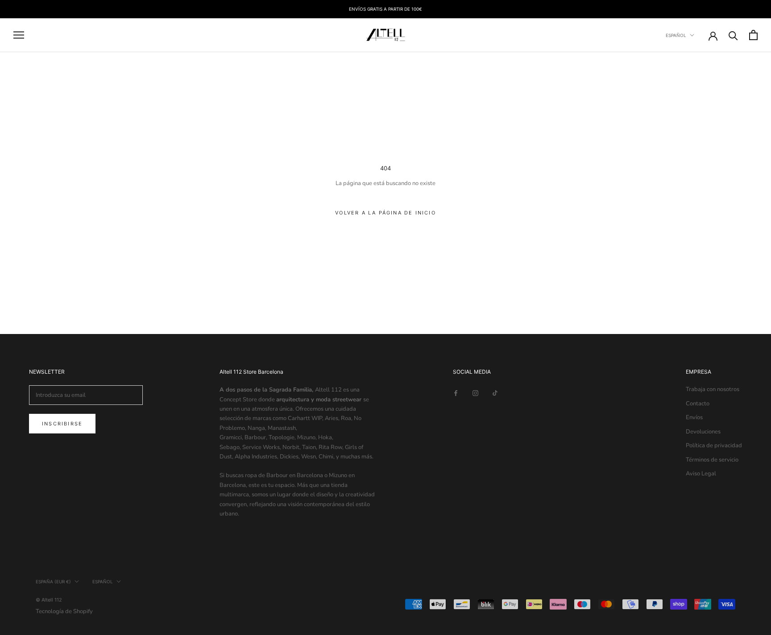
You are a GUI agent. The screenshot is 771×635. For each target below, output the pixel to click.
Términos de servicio (712, 460)
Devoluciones (703, 432)
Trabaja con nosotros (712, 389)
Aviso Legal (701, 474)
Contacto (697, 404)
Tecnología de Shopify (64, 611)
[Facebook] (456, 392)
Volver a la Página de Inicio (385, 213)
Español (676, 35)
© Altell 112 (49, 600)
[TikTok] (495, 392)
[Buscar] (733, 35)
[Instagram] (475, 392)
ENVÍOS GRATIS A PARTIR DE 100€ (385, 9)
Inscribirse (62, 424)
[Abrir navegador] (18, 35)
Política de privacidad (714, 445)
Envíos (694, 417)
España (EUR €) (53, 581)
